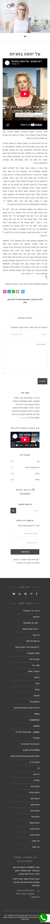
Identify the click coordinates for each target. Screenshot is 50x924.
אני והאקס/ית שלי (32, 467)
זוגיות (37, 479)
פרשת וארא (34, 828)
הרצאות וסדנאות (32, 641)
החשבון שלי (34, 701)
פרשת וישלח (34, 792)
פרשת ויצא (35, 786)
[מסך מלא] (13, 445)
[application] (25, 440)
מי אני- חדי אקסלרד (31, 610)
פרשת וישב (34, 798)
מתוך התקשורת (33, 653)
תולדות (36, 780)
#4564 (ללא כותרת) (31, 750)
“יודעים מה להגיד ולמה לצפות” (27, 647)
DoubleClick (34, 719)
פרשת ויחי (35, 816)
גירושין (36, 677)
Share (36, 713)
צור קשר (36, 635)
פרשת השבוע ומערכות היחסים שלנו (25, 756)
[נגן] (36, 445)
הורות (37, 473)
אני (25, 50)
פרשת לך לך (34, 762)
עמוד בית (35, 665)
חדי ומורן (35, 847)
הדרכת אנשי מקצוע (30, 629)
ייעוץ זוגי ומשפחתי (30, 622)
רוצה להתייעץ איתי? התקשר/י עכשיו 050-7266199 (27, 894)
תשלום (36, 695)
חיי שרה (36, 774)
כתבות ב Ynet (33, 671)
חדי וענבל (35, 841)
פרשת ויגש (35, 810)
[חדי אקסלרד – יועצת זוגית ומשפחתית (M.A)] (25, 16)
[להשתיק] (17, 445)
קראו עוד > (23, 417)
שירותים (36, 616)
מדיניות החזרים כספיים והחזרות (26, 707)
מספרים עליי (34, 659)
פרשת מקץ (35, 804)
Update (36, 726)
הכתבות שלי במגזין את (30, 744)
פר (38, 768)
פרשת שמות (34, 822)
